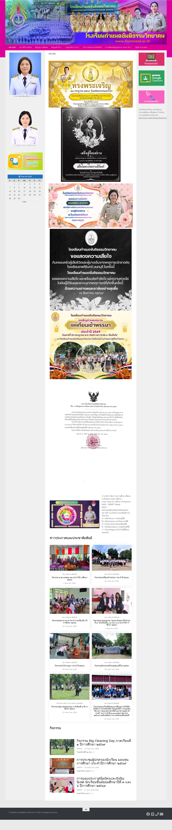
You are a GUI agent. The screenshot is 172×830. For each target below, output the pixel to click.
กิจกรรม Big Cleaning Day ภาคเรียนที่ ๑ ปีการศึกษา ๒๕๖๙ (69, 708)
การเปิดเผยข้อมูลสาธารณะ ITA (117, 47)
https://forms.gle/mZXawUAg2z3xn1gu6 (154, 118)
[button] (51, 84)
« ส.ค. (24, 202)
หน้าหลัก (12, 47)
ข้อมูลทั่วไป (55, 47)
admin (79, 749)
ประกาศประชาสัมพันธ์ (92, 47)
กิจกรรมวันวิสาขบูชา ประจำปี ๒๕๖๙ (70, 666)
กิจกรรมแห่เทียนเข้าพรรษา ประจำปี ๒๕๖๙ (112, 577)
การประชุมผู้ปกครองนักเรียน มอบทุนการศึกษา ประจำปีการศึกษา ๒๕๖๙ (102, 761)
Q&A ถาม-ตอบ (141, 47)
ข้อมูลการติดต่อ (41, 47)
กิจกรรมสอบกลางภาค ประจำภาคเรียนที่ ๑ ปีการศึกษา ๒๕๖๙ (69, 621)
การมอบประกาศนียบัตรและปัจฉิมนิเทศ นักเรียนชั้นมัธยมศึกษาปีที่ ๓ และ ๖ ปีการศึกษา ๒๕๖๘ (104, 782)
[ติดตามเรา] (152, 814)
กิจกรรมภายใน (62, 703)
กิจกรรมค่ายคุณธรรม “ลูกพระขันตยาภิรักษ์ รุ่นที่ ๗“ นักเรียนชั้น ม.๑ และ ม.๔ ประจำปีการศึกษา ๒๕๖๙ (111, 622)
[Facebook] (148, 814)
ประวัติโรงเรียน (25, 47)
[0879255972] (157, 814)
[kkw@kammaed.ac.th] (161, 814)
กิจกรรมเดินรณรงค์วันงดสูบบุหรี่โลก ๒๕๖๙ (112, 666)
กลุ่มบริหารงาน (72, 47)
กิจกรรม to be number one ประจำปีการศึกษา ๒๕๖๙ (70, 578)
